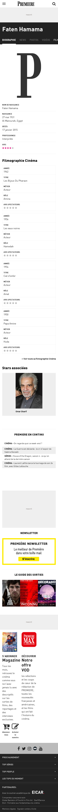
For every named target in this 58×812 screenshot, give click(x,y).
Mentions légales (9, 809)
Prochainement (10, 757)
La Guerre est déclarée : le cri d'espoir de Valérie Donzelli (27, 450)
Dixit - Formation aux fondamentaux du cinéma (21, 803)
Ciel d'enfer (10, 275)
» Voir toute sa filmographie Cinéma (39, 358)
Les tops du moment (12, 778)
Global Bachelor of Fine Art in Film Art (17, 800)
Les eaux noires (12, 228)
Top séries (7, 764)
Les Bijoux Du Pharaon (15, 180)
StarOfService (39, 800)
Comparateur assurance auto (13, 797)
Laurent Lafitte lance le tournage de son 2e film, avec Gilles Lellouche (28, 464)
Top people (8, 771)
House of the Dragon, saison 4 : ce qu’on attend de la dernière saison (26, 457)
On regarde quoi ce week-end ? (23, 443)
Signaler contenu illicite (26, 809)
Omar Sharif (21, 411)
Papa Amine (10, 323)
